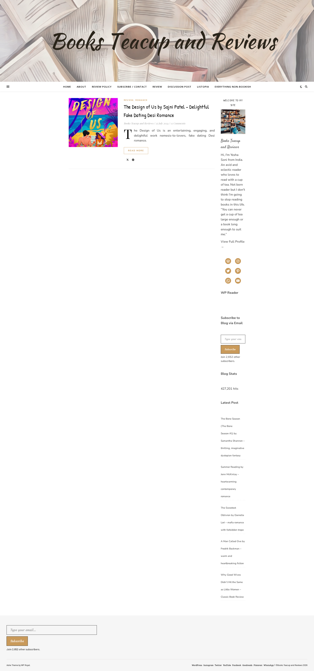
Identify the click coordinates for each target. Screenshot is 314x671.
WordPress (197, 665)
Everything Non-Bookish (233, 86)
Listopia (203, 86)
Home (67, 86)
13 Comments (178, 123)
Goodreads (247, 665)
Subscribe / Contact (132, 86)
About (81, 86)
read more (136, 150)
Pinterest (258, 665)
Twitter (218, 665)
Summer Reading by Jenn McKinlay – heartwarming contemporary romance (232, 481)
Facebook (236, 665)
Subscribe (230, 349)
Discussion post (179, 86)
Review (157, 86)
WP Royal (25, 665)
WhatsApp (269, 665)
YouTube (227, 665)
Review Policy (102, 86)
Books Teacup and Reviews (138, 123)
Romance (141, 100)
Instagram (208, 665)
